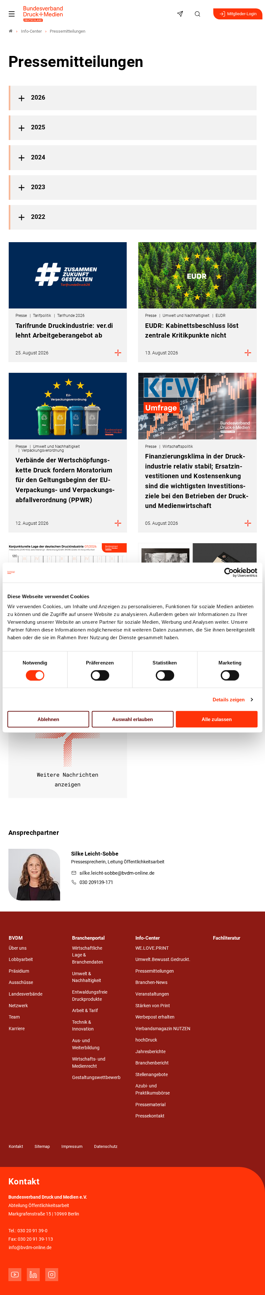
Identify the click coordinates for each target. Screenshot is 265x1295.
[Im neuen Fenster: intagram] (51, 1274)
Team (14, 1017)
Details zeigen (229, 699)
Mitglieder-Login (242, 13)
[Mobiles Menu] (11, 14)
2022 (38, 217)
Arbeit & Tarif (85, 1010)
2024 (38, 157)
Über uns (17, 948)
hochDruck (146, 1040)
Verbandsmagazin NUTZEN (162, 1028)
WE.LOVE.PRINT (152, 948)
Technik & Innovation (83, 1026)
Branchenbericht (152, 1063)
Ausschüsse (21, 982)
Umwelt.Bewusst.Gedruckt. (162, 959)
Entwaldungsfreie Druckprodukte (89, 995)
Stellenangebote (151, 1074)
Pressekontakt (149, 1116)
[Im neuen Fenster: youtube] (14, 1274)
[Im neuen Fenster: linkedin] (33, 1274)
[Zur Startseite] (43, 14)
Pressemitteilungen (154, 971)
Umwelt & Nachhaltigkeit (86, 977)
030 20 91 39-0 (32, 1231)
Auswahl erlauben (132, 719)
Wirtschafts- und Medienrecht (88, 1062)
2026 (38, 97)
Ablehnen (48, 719)
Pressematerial (150, 1104)
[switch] (100, 675)
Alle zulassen (217, 719)
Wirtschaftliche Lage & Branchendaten (87, 955)
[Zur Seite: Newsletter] (181, 13)
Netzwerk (18, 1006)
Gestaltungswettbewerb (96, 1077)
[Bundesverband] (10, 31)
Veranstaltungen (152, 994)
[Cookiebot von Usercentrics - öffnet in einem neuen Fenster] (229, 572)
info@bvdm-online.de (30, 1247)
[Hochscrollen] (251, 1281)
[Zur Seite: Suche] (198, 13)
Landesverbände (25, 994)
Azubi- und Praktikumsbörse (152, 1089)
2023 (38, 187)
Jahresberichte (150, 1051)
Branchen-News (151, 982)
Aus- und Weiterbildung (86, 1044)
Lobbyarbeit (21, 959)
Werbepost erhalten (155, 1017)
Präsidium (19, 971)
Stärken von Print (152, 1006)
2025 (38, 127)
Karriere (17, 1028)
